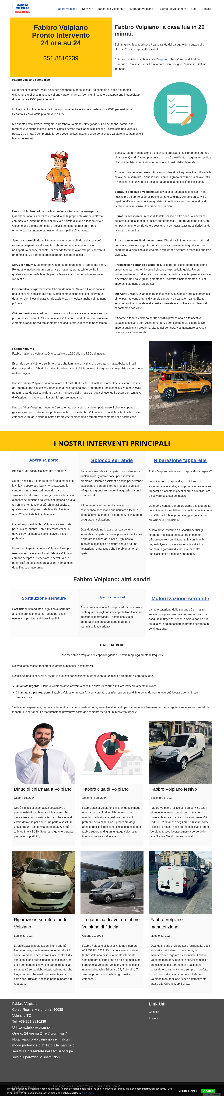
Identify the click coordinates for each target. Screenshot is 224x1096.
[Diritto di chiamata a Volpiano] (43, 752)
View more (88, 1092)
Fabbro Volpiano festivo (173, 789)
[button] (92, 8)
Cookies (154, 1011)
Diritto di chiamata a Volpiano (43, 789)
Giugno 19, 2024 (92, 935)
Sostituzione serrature (44, 598)
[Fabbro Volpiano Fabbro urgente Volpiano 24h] (22, 8)
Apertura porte (43, 460)
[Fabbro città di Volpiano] (112, 752)
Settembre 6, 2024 (161, 797)
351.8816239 (60, 58)
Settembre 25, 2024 (94, 797)
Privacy (153, 1018)
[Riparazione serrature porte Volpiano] (43, 882)
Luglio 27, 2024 (23, 935)
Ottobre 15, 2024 (24, 797)
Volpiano (162, 59)
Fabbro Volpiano (67, 8)
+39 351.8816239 (32, 1021)
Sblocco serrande (112, 460)
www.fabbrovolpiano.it (35, 1027)
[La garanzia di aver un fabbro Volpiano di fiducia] (112, 882)
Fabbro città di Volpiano (105, 789)
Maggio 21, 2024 (160, 935)
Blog (194, 8)
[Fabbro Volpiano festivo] (180, 752)
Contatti (206, 8)
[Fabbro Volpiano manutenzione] (180, 882)
